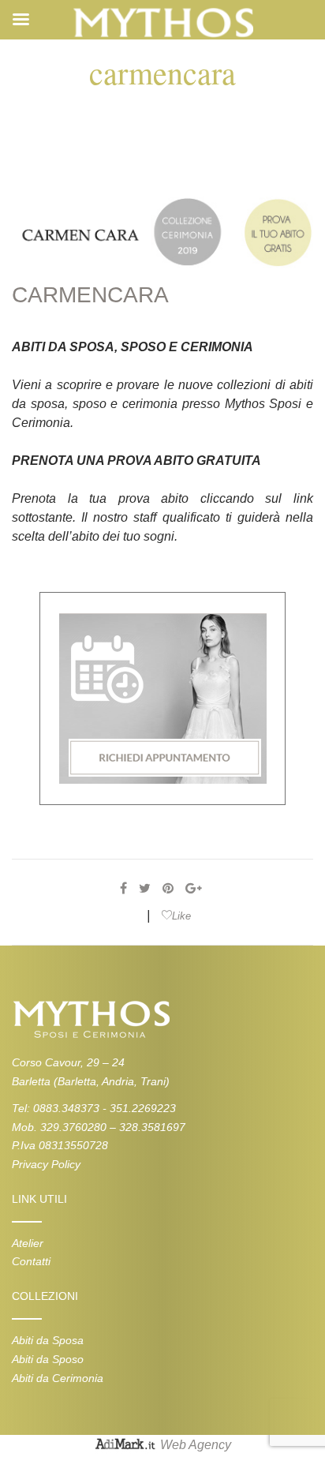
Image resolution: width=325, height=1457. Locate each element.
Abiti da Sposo (48, 1359)
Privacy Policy (46, 1164)
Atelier (27, 1243)
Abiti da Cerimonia (57, 1378)
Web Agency (195, 1445)
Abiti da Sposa (48, 1340)
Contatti (31, 1261)
